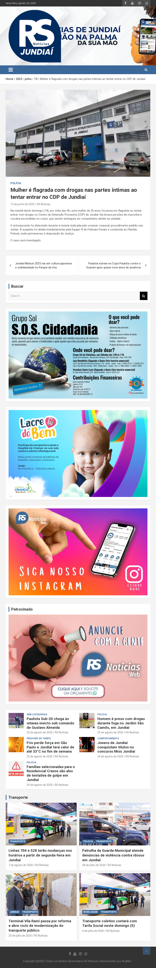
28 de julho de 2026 (93, 865)
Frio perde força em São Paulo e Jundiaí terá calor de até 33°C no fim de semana (50, 747)
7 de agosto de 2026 (21, 865)
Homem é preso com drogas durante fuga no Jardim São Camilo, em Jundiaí (121, 723)
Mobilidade (90, 912)
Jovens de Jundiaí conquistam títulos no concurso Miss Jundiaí (116, 747)
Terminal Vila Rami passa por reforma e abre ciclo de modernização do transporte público (40, 926)
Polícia (15, 183)
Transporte (18, 797)
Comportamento (108, 738)
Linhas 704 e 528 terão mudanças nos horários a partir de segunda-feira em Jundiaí (40, 855)
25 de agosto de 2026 (40, 732)
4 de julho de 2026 (93, 930)
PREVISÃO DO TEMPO (39, 738)
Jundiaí (14, 912)
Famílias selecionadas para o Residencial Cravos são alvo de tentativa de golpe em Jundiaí (51, 773)
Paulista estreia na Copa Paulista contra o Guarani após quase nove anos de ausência (113, 265)
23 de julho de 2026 (20, 935)
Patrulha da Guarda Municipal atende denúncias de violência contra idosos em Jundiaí (113, 855)
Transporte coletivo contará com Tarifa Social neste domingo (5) (109, 923)
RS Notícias (43, 204)
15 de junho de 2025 (22, 204)
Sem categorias (37, 714)
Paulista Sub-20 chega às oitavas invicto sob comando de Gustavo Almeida (50, 723)
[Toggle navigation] (11, 69)
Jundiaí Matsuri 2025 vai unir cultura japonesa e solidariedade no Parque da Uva (43, 265)
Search (143, 296)
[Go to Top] (146, 951)
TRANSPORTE (17, 841)
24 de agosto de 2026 (110, 756)
